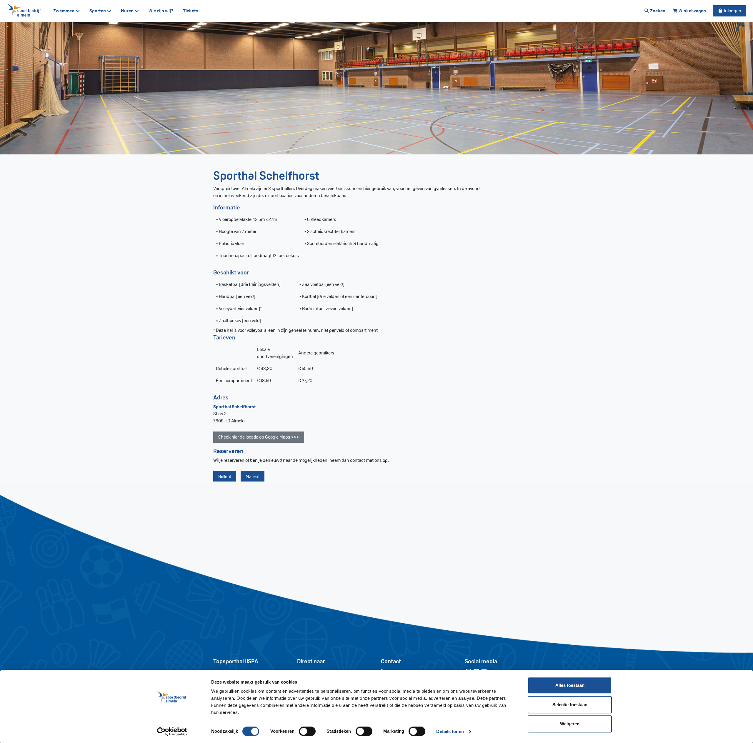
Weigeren (569, 723)
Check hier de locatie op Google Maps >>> (258, 437)
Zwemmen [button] (64, 11)
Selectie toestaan (569, 704)
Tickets (190, 11)
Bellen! (224, 476)
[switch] (307, 731)
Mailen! (252, 476)
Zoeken (657, 11)
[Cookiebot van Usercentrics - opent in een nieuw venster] (172, 731)
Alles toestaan (569, 685)
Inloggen (732, 11)
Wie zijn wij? (161, 11)
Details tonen (450, 731)
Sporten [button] (98, 11)
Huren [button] (127, 11)
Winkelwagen (692, 11)
